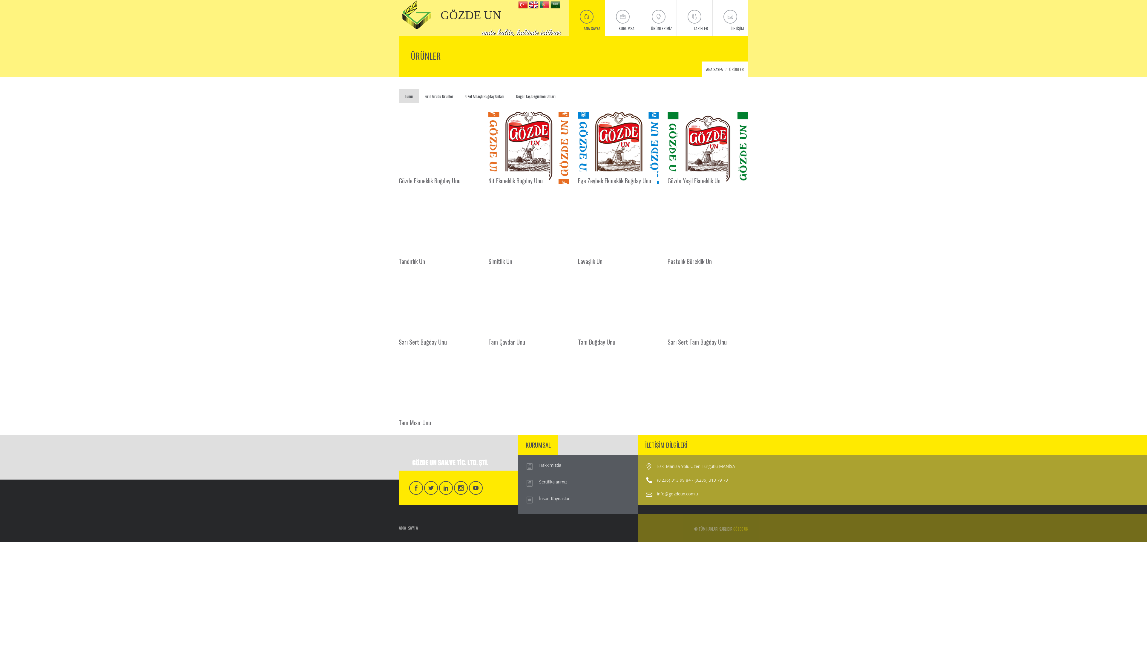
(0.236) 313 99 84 (674, 480)
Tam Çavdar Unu (506, 341)
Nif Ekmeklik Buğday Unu (515, 180)
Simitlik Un (500, 261)
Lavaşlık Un (590, 261)
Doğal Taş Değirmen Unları (536, 96)
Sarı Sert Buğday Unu (423, 341)
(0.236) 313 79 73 (711, 480)
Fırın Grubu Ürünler (439, 96)
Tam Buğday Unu (596, 341)
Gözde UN (740, 529)
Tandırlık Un (412, 261)
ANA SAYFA (714, 69)
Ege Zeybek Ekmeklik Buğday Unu (614, 180)
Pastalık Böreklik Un (690, 261)
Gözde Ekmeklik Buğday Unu (430, 180)
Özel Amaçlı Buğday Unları (484, 96)
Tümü (409, 96)
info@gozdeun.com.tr (678, 494)
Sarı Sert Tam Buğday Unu (697, 341)
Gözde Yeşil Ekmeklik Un (694, 180)
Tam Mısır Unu (415, 422)
